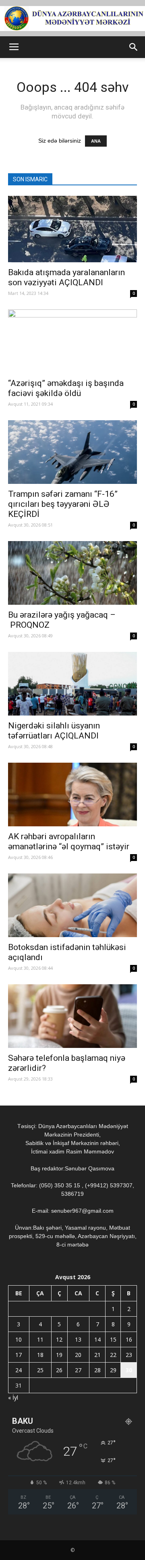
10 (18, 1339)
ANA (96, 141)
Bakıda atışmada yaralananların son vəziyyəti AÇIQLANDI (66, 277)
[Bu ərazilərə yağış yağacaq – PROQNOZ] (72, 573)
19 (59, 1355)
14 (97, 1339)
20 (78, 1355)
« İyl (13, 1397)
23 (129, 1355)
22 (113, 1355)
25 (40, 1370)
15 (113, 1339)
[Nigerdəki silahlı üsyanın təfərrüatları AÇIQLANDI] (72, 684)
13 (78, 1339)
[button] (133, 47)
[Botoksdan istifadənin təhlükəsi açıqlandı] (72, 905)
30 (129, 1370)
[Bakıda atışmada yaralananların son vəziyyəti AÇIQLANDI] (72, 229)
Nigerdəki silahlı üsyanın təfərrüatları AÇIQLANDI (54, 731)
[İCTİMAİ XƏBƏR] (72, 18)
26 (59, 1370)
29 (113, 1370)
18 (40, 1355)
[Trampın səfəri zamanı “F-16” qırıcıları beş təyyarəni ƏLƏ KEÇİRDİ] (72, 452)
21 (97, 1355)
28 (97, 1370)
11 (40, 1339)
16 (129, 1339)
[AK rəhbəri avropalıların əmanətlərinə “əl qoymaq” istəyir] (72, 794)
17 (18, 1355)
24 (18, 1370)
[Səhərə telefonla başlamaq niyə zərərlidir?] (72, 1016)
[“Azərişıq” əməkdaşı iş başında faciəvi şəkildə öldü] (72, 341)
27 (78, 1370)
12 (59, 1339)
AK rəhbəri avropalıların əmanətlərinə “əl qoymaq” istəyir (68, 841)
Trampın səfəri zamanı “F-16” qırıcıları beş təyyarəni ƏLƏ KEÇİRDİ (63, 504)
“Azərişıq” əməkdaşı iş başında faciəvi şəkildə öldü (66, 388)
